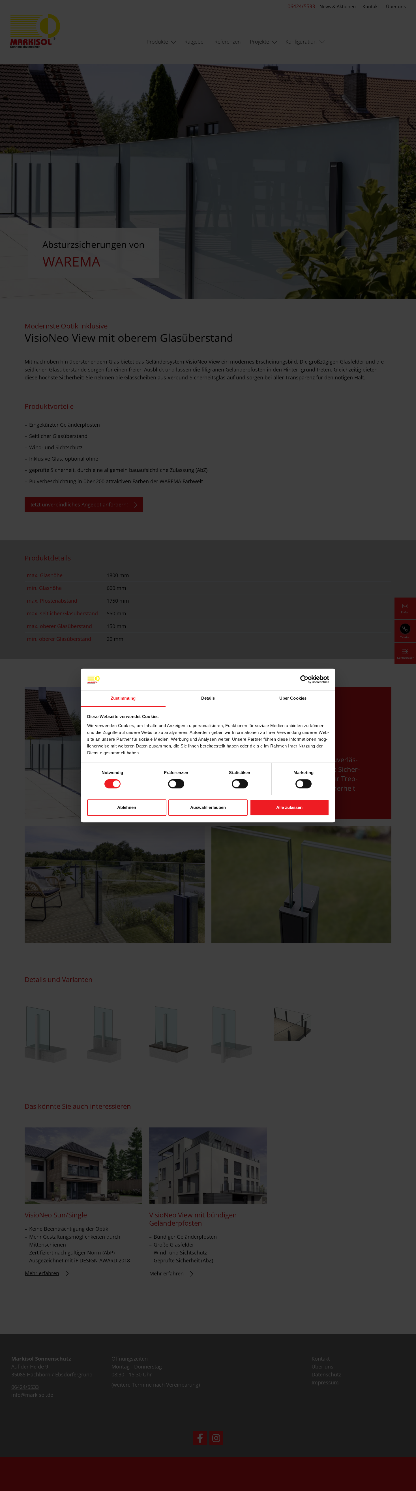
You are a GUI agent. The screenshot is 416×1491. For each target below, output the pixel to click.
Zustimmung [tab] (123, 698)
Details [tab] (208, 698)
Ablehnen (126, 807)
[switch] (176, 784)
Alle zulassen (289, 807)
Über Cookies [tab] (292, 698)
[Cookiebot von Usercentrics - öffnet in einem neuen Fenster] (304, 679)
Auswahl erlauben (208, 807)
